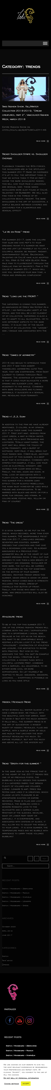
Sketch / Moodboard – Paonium (15, 893)
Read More (40, 141)
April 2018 (7, 931)
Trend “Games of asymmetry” (18, 355)
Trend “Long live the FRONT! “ (20, 296)
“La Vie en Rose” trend (15, 231)
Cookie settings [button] (11, 1084)
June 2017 (7, 935)
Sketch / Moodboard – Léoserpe (16, 901)
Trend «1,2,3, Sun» (13, 416)
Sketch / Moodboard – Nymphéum (16, 897)
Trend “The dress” (13, 522)
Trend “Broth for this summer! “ (21, 763)
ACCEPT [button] (26, 1084)
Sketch (5, 956)
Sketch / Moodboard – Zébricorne (17, 889)
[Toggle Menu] (45, 43)
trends (6, 965)
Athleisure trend (12, 616)
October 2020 (9, 927)
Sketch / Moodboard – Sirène (15, 905)
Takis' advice (7, 960)
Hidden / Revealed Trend (16, 701)
